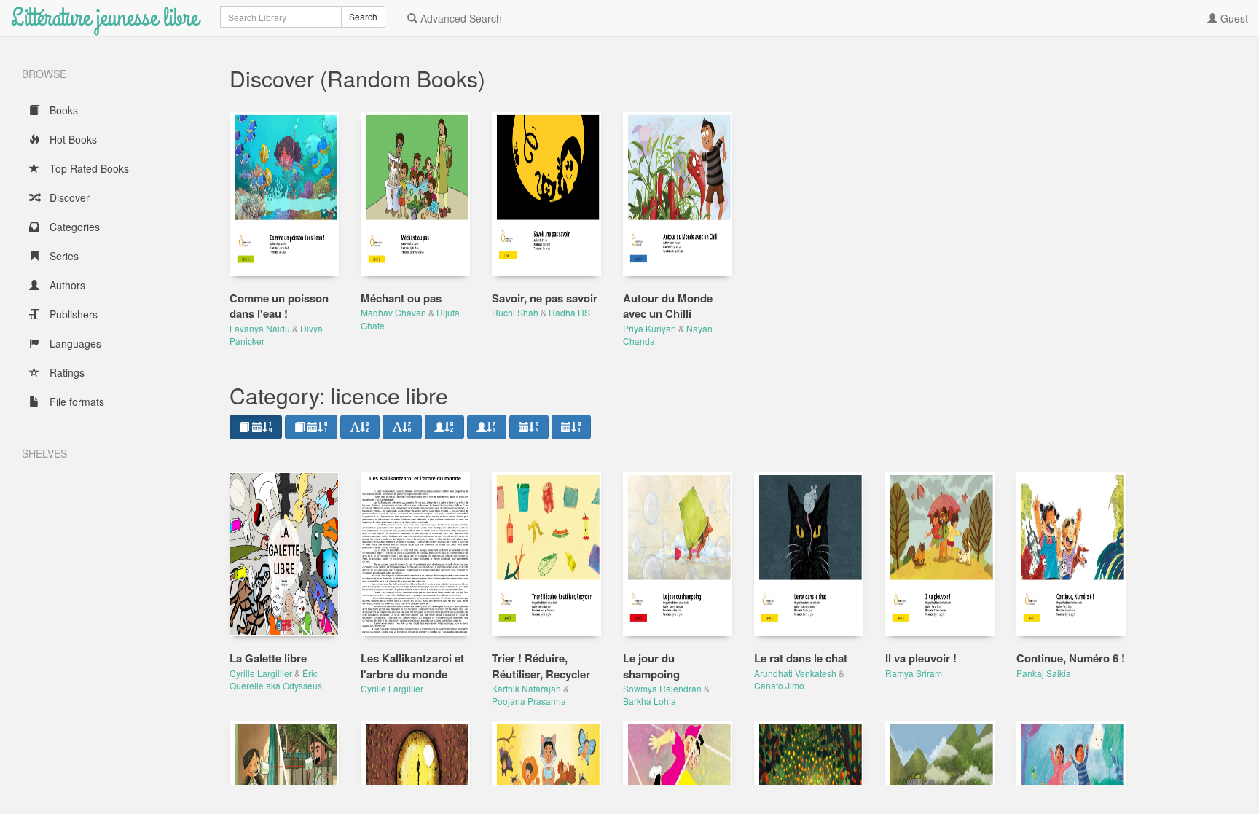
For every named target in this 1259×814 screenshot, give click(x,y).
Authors (66, 285)
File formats (75, 401)
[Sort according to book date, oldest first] (311, 427)
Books (62, 110)
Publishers (72, 314)
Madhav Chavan (393, 312)
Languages (74, 343)
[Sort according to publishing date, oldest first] (571, 427)
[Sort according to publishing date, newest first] (529, 427)
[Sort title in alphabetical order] (360, 427)
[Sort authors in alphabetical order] (444, 427)
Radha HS (569, 312)
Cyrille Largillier (261, 673)
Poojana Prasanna (529, 700)
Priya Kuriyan (649, 328)
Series (63, 255)
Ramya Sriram (913, 673)
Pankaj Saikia (1043, 673)
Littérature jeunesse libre (104, 18)
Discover (68, 197)
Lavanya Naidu (260, 328)
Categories (73, 226)
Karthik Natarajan (526, 688)
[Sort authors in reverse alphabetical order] (486, 427)
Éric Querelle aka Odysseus (276, 679)
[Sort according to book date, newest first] (256, 427)
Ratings (66, 372)
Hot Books (72, 139)
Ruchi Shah (515, 312)
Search (363, 16)
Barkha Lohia (649, 700)
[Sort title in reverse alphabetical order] (402, 427)
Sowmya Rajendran (662, 688)
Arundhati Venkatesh (795, 673)
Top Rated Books (88, 168)
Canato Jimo (779, 685)
